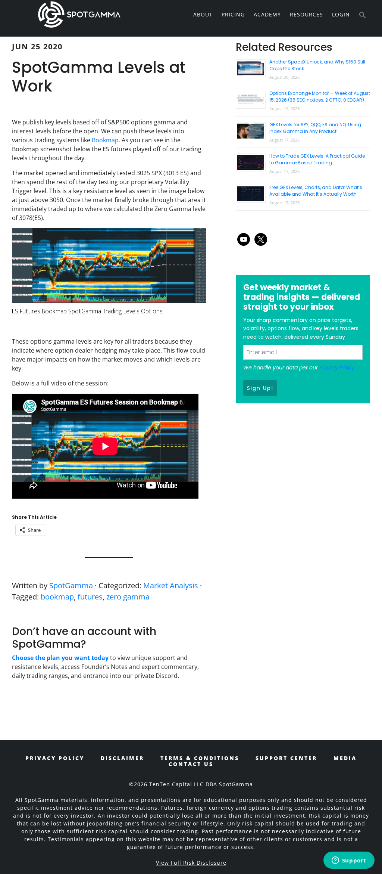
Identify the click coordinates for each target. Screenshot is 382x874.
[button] (362, 15)
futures (90, 597)
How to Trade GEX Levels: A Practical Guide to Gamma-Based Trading (317, 159)
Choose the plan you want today (60, 658)
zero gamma (128, 597)
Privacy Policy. (337, 367)
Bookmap (105, 140)
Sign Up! (260, 388)
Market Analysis (170, 585)
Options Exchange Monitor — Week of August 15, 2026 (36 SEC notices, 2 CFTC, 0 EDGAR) (319, 96)
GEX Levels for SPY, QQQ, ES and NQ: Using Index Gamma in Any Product (315, 127)
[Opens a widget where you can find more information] (349, 861)
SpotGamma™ (79, 14)
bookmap (57, 597)
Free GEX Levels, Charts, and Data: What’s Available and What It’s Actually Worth (315, 190)
